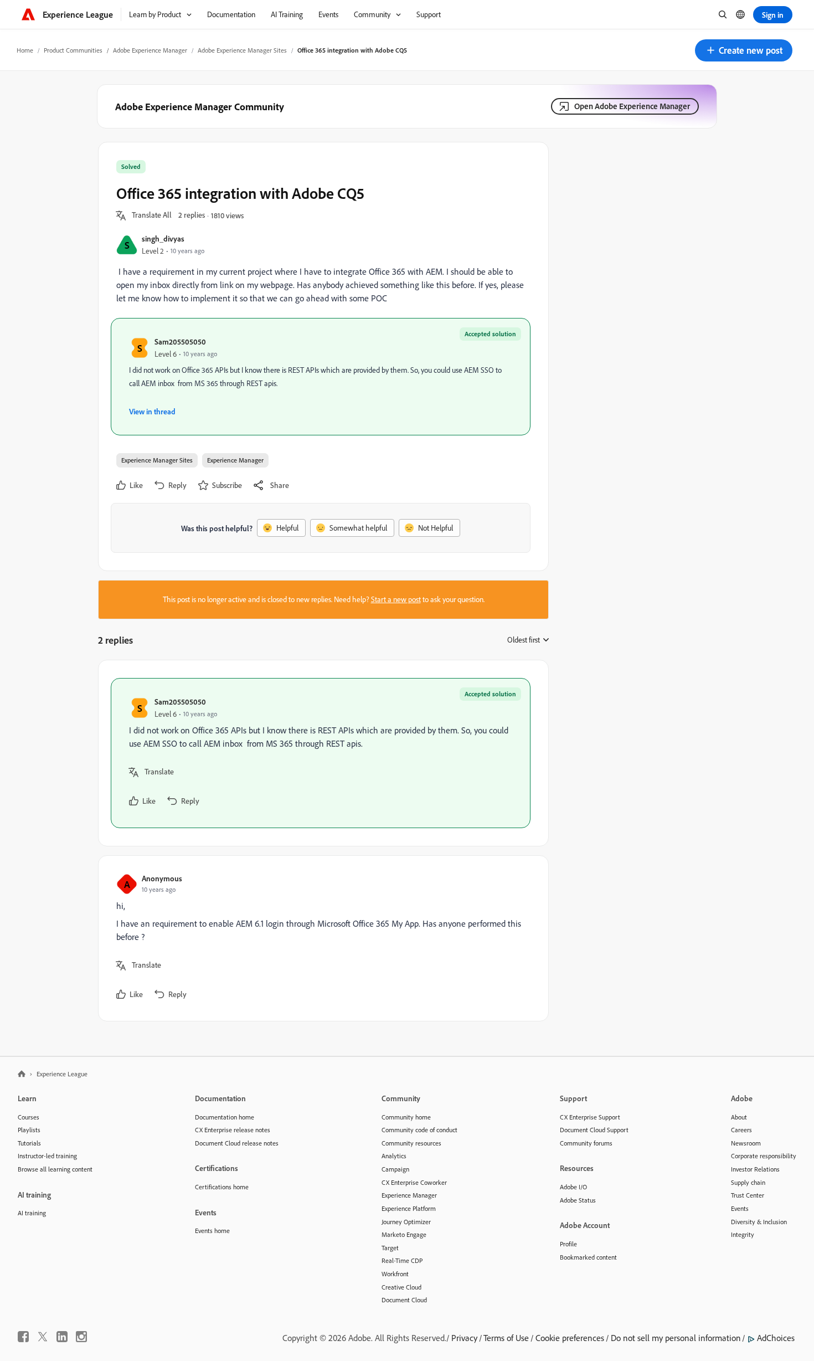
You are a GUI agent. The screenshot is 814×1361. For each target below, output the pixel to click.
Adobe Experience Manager (150, 50)
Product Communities (73, 50)
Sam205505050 (180, 341)
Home (25, 50)
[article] (320, 753)
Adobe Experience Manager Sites (242, 50)
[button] (743, 50)
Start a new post (396, 599)
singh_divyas (163, 238)
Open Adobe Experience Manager (632, 106)
